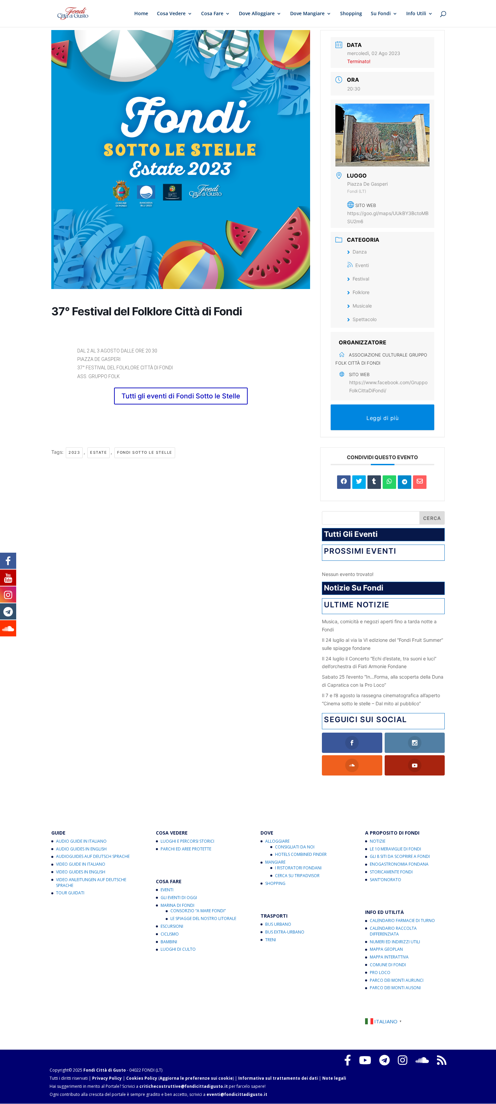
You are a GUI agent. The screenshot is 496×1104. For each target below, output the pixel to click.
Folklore (361, 292)
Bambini (169, 942)
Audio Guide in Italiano (81, 841)
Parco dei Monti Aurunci (396, 980)
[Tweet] (359, 482)
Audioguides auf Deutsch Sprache (93, 856)
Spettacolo (365, 319)
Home (141, 14)
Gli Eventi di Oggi (179, 897)
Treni (270, 940)
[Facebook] (347, 1060)
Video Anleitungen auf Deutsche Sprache (91, 882)
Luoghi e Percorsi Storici (187, 841)
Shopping (351, 14)
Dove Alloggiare (257, 14)
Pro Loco (380, 972)
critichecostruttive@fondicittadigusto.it (183, 1086)
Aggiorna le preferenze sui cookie (196, 1078)
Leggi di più (382, 418)
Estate (98, 452)
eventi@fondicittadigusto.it (236, 1094)
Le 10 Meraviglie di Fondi (395, 849)
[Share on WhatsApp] (389, 482)
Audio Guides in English (81, 849)
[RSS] (441, 1060)
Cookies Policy (141, 1078)
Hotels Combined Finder (301, 854)
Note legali (334, 1078)
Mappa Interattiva (389, 957)
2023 (74, 452)
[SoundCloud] (422, 1060)
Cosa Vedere (171, 14)
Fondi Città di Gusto (104, 1070)
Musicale (362, 306)
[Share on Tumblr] (374, 482)
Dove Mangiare (307, 14)
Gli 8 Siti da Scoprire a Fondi (400, 856)
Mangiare (275, 862)
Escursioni (172, 926)
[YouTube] (365, 1060)
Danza (360, 252)
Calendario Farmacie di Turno (402, 920)
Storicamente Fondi (391, 872)
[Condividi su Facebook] (344, 482)
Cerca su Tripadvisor (297, 875)
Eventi (362, 265)
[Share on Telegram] (404, 482)
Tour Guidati (70, 893)
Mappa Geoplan (386, 949)
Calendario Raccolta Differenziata (393, 931)
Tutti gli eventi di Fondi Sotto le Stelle (180, 396)
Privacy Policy (107, 1078)
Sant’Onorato (385, 880)
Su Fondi (381, 14)
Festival (361, 279)
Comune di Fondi (388, 965)
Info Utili (416, 14)
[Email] (419, 482)
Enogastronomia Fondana (399, 864)
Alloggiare (277, 841)
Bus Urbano (278, 924)
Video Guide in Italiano (80, 864)
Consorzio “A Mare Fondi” (198, 911)
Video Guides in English (80, 872)
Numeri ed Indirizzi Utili (395, 942)
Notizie (377, 841)
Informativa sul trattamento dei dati (278, 1078)
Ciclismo (170, 934)
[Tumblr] (384, 1060)
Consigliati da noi (294, 847)
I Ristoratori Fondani (298, 868)
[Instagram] (402, 1060)
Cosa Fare (212, 14)
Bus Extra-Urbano (284, 932)
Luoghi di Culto (178, 949)
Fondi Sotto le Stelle (144, 452)
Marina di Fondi (177, 905)
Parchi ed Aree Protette (186, 849)
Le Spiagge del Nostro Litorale (203, 918)
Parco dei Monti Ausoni (395, 988)
